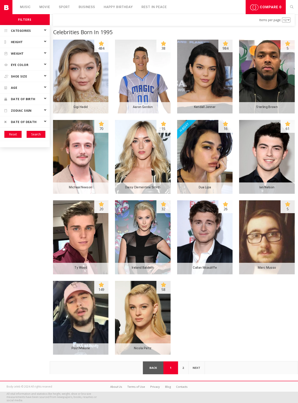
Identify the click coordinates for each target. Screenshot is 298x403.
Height (17, 42)
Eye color (19, 65)
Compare (270, 7)
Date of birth (23, 99)
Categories (21, 31)
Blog (168, 387)
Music (25, 7)
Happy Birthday (118, 7)
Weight (17, 53)
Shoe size (19, 76)
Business (87, 7)
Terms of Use (136, 387)
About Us (116, 387)
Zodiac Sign (21, 110)
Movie (44, 7)
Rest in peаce (154, 7)
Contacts (182, 387)
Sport (64, 7)
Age (14, 88)
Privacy (155, 387)
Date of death (24, 122)
